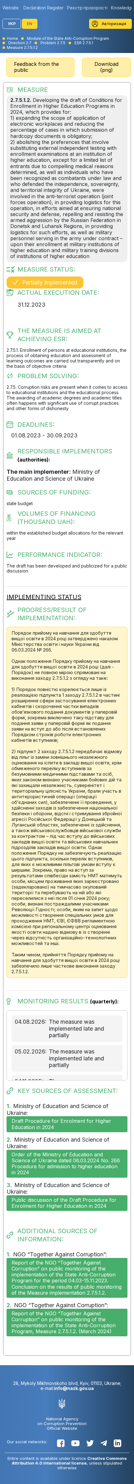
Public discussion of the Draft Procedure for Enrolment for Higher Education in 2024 (64, 1203)
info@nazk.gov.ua (74, 1388)
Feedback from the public (36, 67)
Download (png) (106, 67)
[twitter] (90, 1443)
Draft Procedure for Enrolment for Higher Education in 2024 (61, 1124)
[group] (12, 8)
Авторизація (114, 23)
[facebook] (61, 1443)
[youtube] (75, 1443)
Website (10, 7)
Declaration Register (43, 7)
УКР (12, 23)
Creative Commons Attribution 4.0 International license (69, 1461)
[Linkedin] (117, 1443)
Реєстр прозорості (87, 7)
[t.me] (104, 1443)
